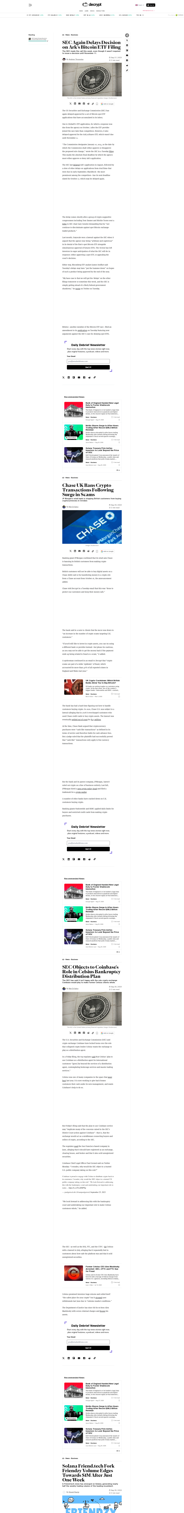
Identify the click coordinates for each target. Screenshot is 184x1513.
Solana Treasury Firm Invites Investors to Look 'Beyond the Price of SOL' (102, 450)
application (82, 330)
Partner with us (148, 10)
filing (111, 151)
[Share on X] (70, 103)
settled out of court (80, 719)
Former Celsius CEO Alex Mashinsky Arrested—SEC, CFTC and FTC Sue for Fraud (102, 1268)
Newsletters (100, 11)
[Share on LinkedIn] (75, 103)
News (81, 11)
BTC (30, 15)
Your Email (71, 356)
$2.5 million (96, 719)
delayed (76, 165)
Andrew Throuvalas (76, 59)
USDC (101, 15)
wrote (77, 288)
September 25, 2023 (98, 1192)
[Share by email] (79, 103)
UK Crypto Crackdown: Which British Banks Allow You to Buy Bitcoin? (103, 681)
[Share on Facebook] (84, 103)
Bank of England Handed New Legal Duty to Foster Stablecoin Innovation (102, 405)
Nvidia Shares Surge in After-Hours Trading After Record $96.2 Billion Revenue (102, 428)
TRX (137, 15)
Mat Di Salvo (73, 507)
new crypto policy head (87, 788)
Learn (86, 11)
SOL (120, 15)
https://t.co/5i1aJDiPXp (77, 1188)
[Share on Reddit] (88, 103)
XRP (85, 15)
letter (64, 224)
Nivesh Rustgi (74, 1492)
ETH (49, 15)
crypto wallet (81, 792)
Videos (92, 11)
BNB (67, 15)
